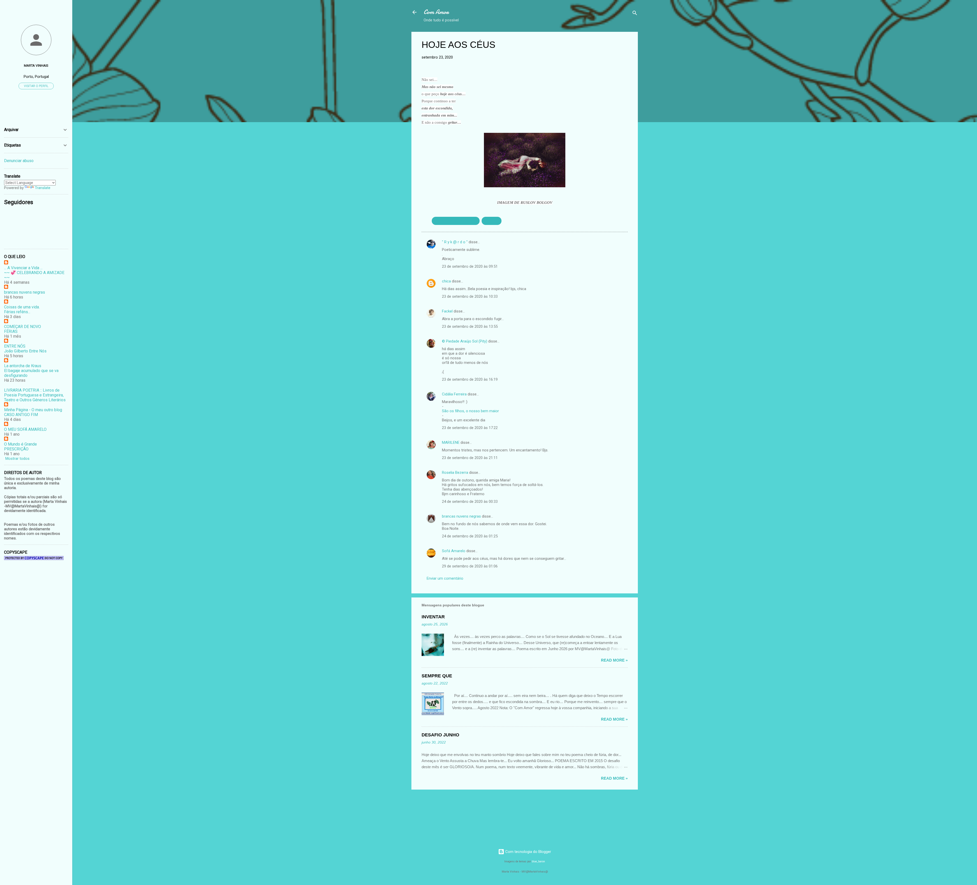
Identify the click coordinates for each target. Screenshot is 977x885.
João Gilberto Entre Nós (25, 351)
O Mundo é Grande (20, 444)
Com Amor (436, 12)
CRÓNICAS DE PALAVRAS (455, 221)
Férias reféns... (17, 311)
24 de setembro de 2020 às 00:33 (470, 501)
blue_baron (538, 861)
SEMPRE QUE (437, 675)
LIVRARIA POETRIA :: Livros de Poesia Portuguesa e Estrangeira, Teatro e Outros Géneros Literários (35, 395)
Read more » (614, 660)
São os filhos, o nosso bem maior (470, 411)
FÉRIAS (11, 331)
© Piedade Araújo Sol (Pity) (464, 341)
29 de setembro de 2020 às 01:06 (470, 566)
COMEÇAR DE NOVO (22, 326)
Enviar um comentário (445, 578)
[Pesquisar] (635, 14)
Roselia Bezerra (455, 472)
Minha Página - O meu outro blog (33, 409)
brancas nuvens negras (461, 516)
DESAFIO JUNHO (440, 734)
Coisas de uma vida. (22, 307)
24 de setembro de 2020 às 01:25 (470, 536)
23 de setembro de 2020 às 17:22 (470, 427)
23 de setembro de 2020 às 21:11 (470, 457)
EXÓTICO (491, 221)
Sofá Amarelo (453, 551)
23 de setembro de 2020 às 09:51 (470, 266)
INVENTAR (433, 616)
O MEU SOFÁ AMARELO (25, 429)
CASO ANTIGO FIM (21, 414)
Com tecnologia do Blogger (527, 851)
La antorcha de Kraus (22, 365)
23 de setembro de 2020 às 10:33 (470, 296)
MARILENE (450, 442)
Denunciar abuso (19, 160)
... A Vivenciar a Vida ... (23, 267)
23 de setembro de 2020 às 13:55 (470, 326)
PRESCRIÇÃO (16, 449)
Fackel (447, 311)
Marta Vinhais (36, 65)
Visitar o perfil (36, 86)
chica (446, 281)
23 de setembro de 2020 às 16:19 (470, 379)
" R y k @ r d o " (455, 242)
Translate (42, 187)
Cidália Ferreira (454, 394)
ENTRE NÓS (14, 346)
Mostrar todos (17, 458)
